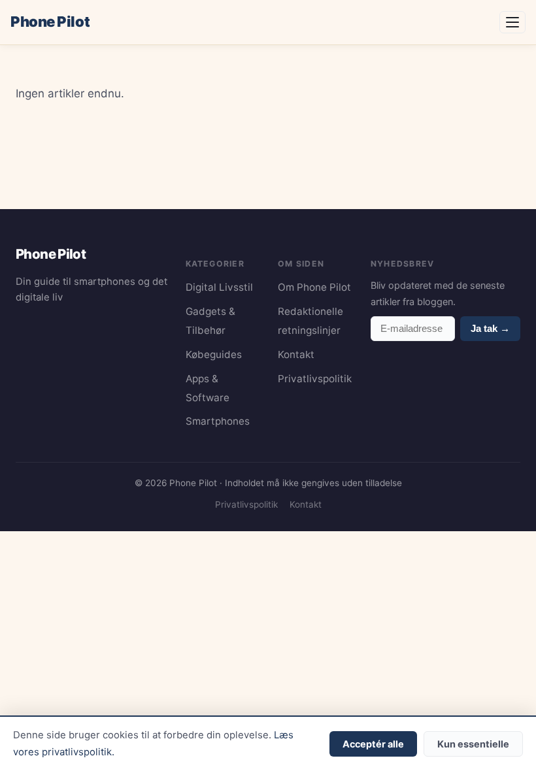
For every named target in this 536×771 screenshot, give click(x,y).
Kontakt (296, 354)
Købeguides (214, 354)
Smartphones (218, 421)
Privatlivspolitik (315, 378)
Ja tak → (490, 328)
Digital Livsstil (219, 287)
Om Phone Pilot (314, 287)
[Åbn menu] (512, 22)
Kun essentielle (473, 743)
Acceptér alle (373, 743)
